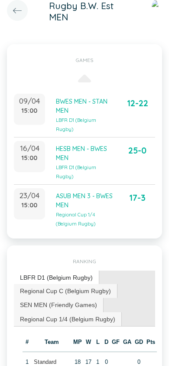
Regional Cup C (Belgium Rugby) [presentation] (65, 291)
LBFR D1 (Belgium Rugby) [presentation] (56, 277)
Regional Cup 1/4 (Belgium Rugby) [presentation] (67, 319)
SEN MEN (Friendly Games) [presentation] (58, 304)
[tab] (56, 278)
